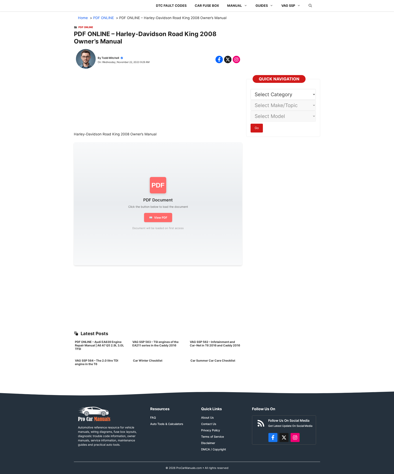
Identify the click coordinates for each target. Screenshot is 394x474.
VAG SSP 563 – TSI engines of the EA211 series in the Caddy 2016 (155, 343)
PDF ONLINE (85, 27)
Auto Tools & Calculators (166, 424)
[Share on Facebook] (219, 59)
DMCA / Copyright (213, 449)
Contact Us (208, 424)
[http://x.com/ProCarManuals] (284, 437)
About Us (207, 417)
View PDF (158, 217)
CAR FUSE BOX (207, 5)
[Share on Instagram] (236, 59)
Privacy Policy (210, 430)
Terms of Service (212, 436)
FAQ (153, 417)
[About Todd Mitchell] (86, 59)
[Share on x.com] (227, 59)
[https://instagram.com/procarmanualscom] (295, 437)
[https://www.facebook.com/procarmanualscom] (272, 437)
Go (257, 128)
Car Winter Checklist (147, 360)
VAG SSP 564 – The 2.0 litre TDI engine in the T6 (96, 362)
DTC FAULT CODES (171, 5)
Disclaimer (208, 443)
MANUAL (234, 5)
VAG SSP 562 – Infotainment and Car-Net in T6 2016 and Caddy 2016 (215, 343)
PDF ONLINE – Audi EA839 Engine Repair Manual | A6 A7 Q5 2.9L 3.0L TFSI (99, 345)
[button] (310, 5)
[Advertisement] (158, 103)
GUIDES (261, 5)
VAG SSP (288, 5)
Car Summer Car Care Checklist (213, 360)
